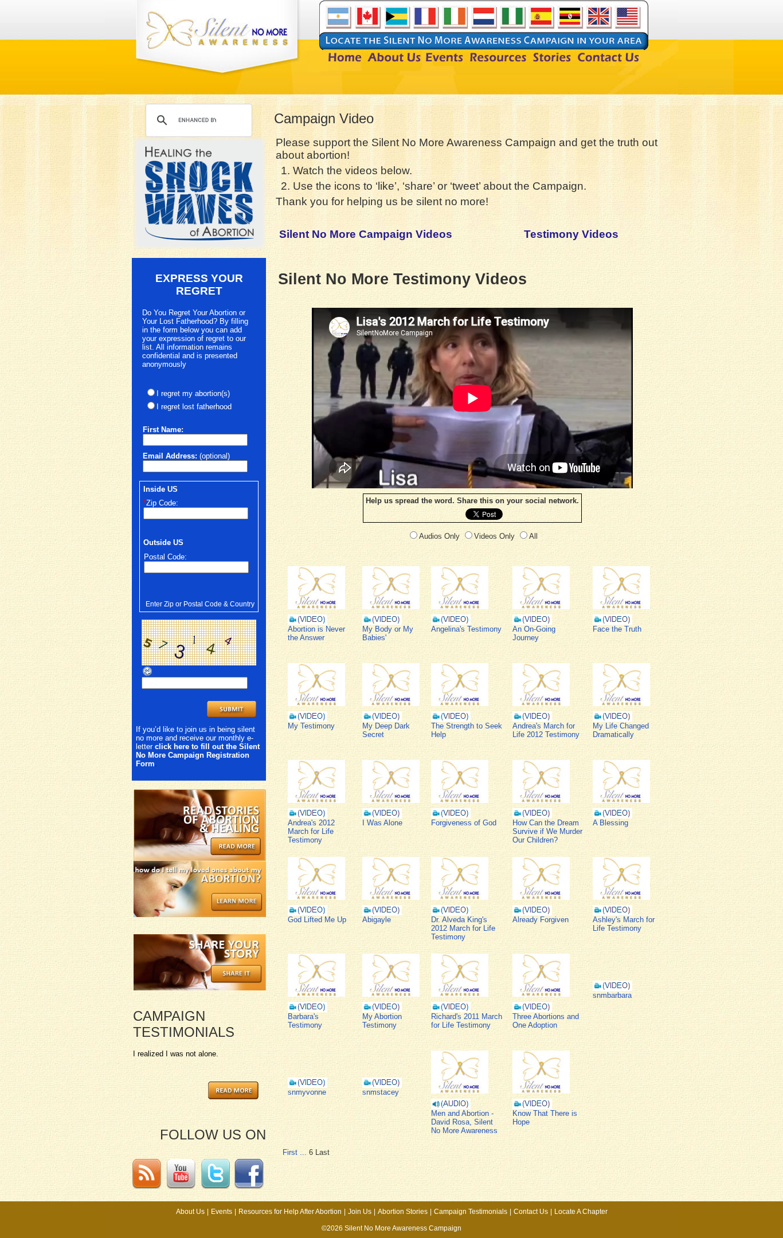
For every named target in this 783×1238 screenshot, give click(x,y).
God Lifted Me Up (317, 919)
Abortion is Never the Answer (316, 633)
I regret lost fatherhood (194, 406)
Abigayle (376, 919)
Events (221, 1212)
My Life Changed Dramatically (621, 730)
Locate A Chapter (581, 1212)
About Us (190, 1212)
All (533, 536)
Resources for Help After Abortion (290, 1212)
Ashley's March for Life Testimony (624, 924)
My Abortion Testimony (382, 1020)
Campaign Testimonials (470, 1212)
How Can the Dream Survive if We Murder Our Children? (547, 831)
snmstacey (380, 1092)
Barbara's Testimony (305, 1020)
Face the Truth (617, 629)
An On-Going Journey (533, 633)
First (290, 1152)
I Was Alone (382, 822)
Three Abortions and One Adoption (545, 1020)
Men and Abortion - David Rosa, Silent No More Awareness (464, 1122)
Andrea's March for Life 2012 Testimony (546, 730)
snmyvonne (307, 1092)
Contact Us (531, 1212)
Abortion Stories (403, 1212)
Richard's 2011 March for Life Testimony (466, 1020)
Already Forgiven (540, 919)
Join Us (359, 1212)
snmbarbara (612, 995)
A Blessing (610, 822)
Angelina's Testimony (466, 629)
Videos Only (494, 536)
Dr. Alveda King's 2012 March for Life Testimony (463, 928)
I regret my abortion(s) (193, 393)
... (303, 1152)
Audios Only (439, 536)
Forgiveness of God (463, 822)
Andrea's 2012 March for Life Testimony (311, 831)
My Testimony (311, 726)
